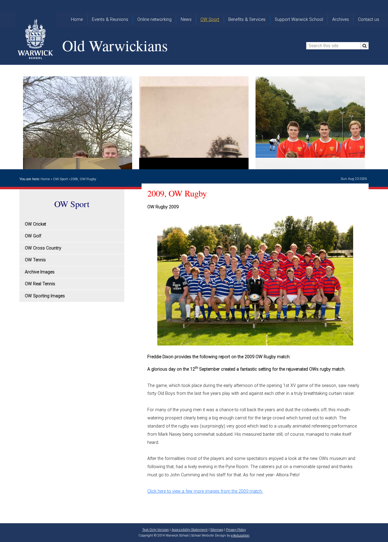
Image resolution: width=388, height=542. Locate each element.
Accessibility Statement (190, 530)
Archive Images (40, 272)
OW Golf (33, 236)
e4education (240, 535)
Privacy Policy (236, 530)
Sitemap (216, 530)
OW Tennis (35, 260)
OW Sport (60, 179)
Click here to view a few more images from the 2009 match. (205, 491)
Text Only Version (155, 530)
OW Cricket (35, 224)
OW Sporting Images (45, 296)
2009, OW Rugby (83, 179)
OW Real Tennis (40, 283)
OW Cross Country (43, 248)
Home (45, 179)
